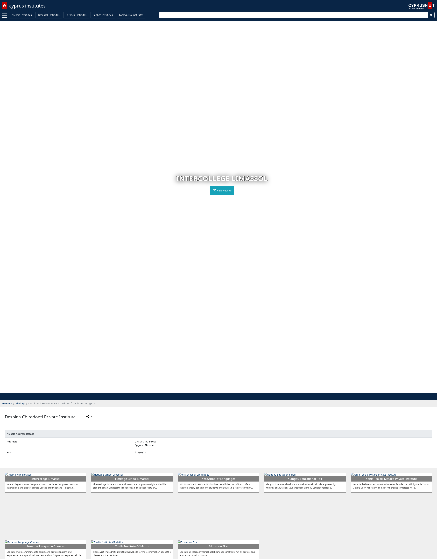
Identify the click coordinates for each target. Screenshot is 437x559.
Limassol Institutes (49, 15)
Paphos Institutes (103, 15)
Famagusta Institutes (131, 15)
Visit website (220, 190)
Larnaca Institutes (76, 15)
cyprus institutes (27, 5)
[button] (215, 389)
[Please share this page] (89, 416)
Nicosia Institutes (22, 15)
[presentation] (6, 209)
